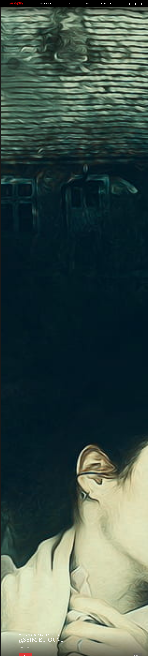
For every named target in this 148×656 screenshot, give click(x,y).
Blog (88, 4)
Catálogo (105, 4)
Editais (68, 4)
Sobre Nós (44, 4)
